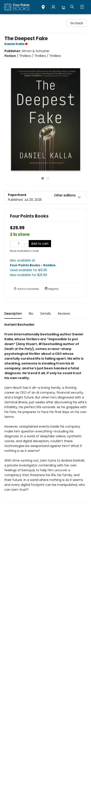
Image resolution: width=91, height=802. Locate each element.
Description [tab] (13, 313)
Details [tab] (45, 313)
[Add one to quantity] (24, 243)
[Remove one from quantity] (13, 243)
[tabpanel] (45, 412)
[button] (43, 8)
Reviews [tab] (64, 313)
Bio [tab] (31, 313)
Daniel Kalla (14, 44)
